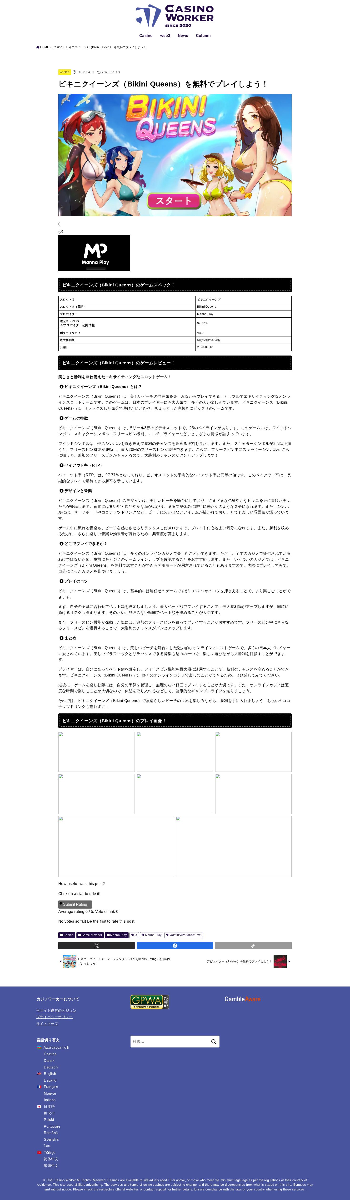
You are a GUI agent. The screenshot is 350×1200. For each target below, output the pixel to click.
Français (51, 1087)
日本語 (49, 1106)
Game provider (92, 935)
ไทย (47, 1146)
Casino (146, 36)
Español (50, 1080)
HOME (44, 47)
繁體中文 (51, 1166)
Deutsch (51, 1067)
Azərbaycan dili (56, 1047)
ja (136, 935)
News (183, 36)
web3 (165, 36)
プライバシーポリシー (54, 1017)
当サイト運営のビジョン (56, 1010)
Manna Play (118, 935)
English (50, 1074)
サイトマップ (47, 1024)
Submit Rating (75, 904)
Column (203, 36)
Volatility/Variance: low (185, 935)
